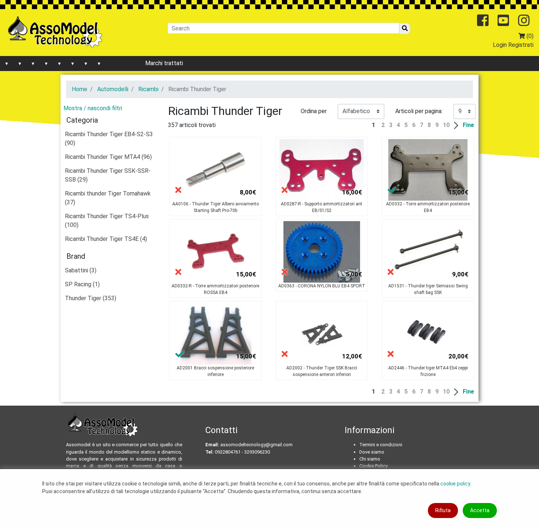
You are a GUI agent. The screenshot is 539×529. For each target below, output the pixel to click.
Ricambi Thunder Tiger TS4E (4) (106, 238)
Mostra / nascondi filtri (92, 108)
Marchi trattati (164, 63)
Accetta (479, 510)
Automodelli (112, 89)
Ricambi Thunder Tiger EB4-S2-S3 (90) (109, 138)
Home (79, 89)
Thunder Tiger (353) (90, 298)
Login (500, 44)
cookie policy (455, 484)
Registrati (521, 44)
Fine (468, 125)
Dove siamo (371, 452)
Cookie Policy (373, 466)
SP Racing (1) (82, 284)
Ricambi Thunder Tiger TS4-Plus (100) (107, 220)
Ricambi (148, 89)
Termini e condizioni (380, 444)
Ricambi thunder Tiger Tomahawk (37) (108, 198)
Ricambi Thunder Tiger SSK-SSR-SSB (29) (108, 175)
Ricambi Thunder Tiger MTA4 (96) (108, 156)
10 (446, 125)
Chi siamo (369, 459)
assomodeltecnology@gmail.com (256, 444)
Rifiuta (443, 510)
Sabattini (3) (80, 270)
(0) (529, 36)
